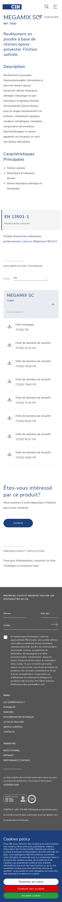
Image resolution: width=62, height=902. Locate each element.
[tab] (31, 304)
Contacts (18, 523)
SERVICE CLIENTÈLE (13, 727)
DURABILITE (9, 707)
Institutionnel (11, 750)
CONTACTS (8, 732)
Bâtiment (8, 755)
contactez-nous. (11, 784)
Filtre (6, 279)
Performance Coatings (16, 760)
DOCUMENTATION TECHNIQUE (18, 717)
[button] (30, 278)
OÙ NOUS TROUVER (13, 722)
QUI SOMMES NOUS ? (13, 702)
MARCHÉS (8, 712)
